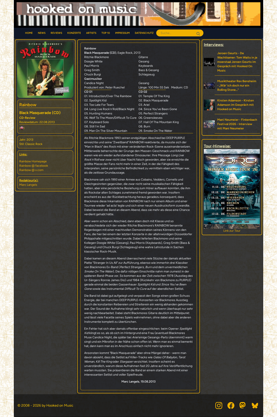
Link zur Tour (208, 231)
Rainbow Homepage (33, 161)
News (41, 32)
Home (29, 32)
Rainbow (27, 104)
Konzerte (74, 32)
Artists (91, 32)
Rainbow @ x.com (31, 170)
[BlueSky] (255, 405)
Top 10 (105, 32)
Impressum (122, 32)
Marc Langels (28, 185)
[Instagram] (218, 405)
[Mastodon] (243, 405)
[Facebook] (231, 405)
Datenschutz (144, 32)
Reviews (56, 32)
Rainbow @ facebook (33, 166)
